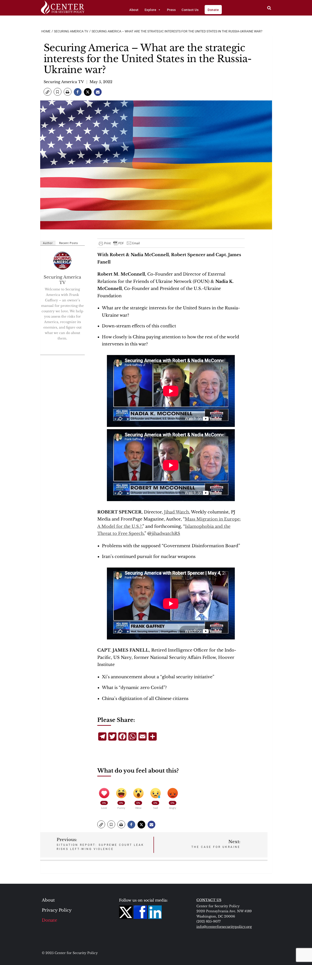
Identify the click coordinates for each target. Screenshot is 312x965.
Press (171, 10)
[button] (47, 92)
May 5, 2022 (101, 81)
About (134, 10)
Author (48, 243)
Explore (150, 10)
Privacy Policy (57, 910)
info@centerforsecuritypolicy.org (224, 927)
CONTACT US (208, 900)
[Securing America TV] (62, 260)
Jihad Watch (176, 512)
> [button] (269, 8)
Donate (213, 10)
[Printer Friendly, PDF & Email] (119, 243)
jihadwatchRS (166, 533)
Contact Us (190, 10)
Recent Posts (68, 243)
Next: (215, 844)
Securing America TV (64, 81)
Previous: (100, 844)
